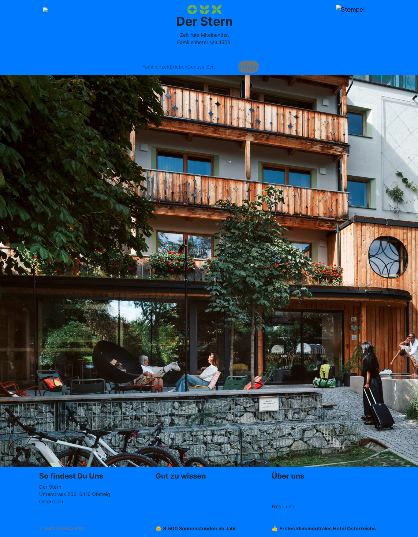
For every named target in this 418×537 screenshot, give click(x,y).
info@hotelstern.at (60, 514)
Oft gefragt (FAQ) (175, 487)
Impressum (168, 494)
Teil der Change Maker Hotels (306, 494)
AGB (160, 501)
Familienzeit (156, 67)
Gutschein (226, 67)
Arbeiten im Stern (292, 487)
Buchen (267, 67)
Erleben (178, 67)
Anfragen (248, 67)
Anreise (47, 521)
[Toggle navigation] (45, 9)
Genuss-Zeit (201, 67)
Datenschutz (170, 509)
